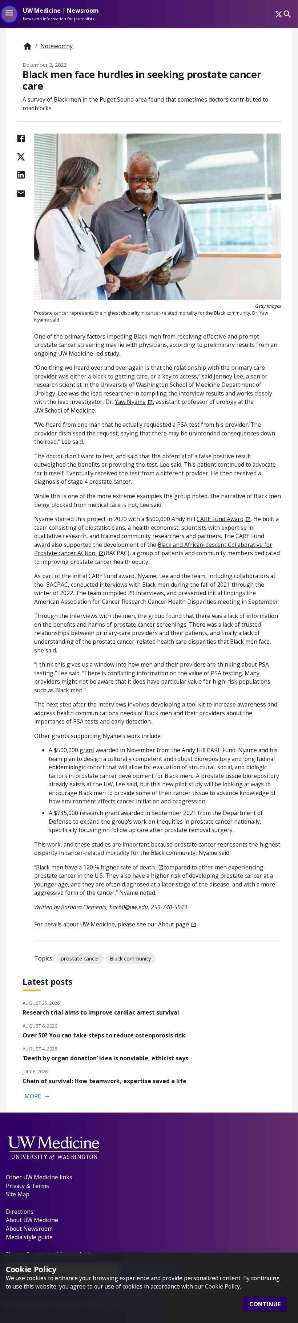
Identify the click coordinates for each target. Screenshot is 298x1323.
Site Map (17, 1194)
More (37, 1097)
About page (173, 924)
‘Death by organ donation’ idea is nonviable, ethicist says (105, 1058)
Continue (265, 1304)
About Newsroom (29, 1229)
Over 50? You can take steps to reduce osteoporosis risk (104, 1035)
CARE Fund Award (220, 519)
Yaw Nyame (130, 402)
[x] (278, 14)
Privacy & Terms (27, 1186)
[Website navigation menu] (9, 14)
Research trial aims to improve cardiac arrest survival (101, 1012)
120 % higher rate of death (119, 867)
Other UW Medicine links (39, 1177)
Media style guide (29, 1237)
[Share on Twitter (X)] (21, 156)
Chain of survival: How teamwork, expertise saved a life (104, 1081)
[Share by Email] (21, 193)
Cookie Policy (222, 1286)
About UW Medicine (32, 1220)
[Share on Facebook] (21, 138)
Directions (19, 1212)
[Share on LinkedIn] (21, 175)
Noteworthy (56, 46)
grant (87, 750)
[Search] (287, 14)
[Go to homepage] (27, 46)
